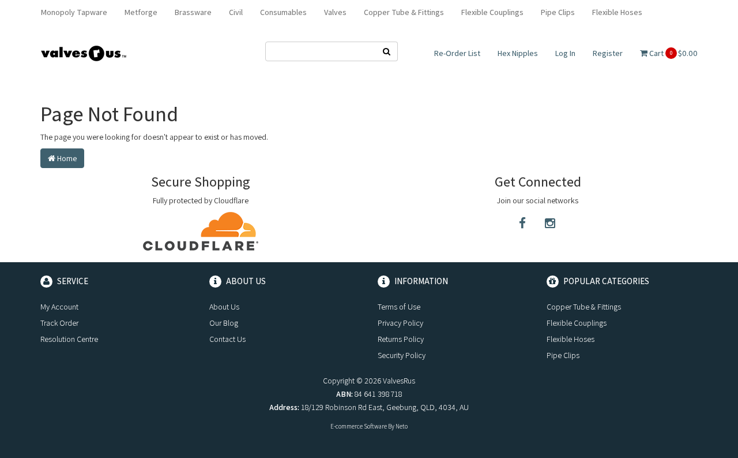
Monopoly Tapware (74, 12)
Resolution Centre (69, 339)
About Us (224, 306)
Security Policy (402, 355)
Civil (236, 12)
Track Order (59, 323)
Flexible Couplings (492, 12)
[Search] (387, 51)
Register (608, 53)
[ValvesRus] (83, 52)
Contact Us (227, 339)
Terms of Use (399, 306)
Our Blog (223, 323)
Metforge (141, 12)
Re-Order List (457, 53)
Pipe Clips (558, 12)
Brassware (193, 12)
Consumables (283, 12)
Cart (672, 53)
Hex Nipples (518, 53)
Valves (335, 12)
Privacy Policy (400, 323)
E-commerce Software (358, 426)
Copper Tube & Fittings (404, 12)
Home (66, 158)
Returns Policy (401, 339)
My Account (59, 306)
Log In (565, 53)
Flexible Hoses (617, 12)
